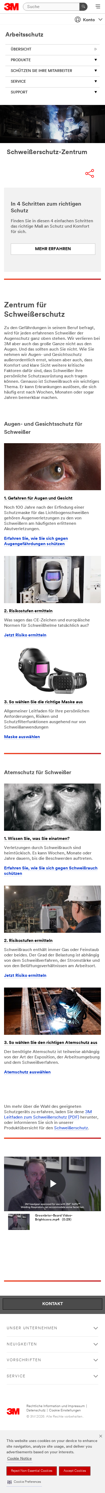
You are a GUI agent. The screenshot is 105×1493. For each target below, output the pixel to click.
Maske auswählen (22, 737)
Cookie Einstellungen (65, 1410)
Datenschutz (36, 1410)
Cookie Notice (19, 1459)
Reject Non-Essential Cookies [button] (31, 1471)
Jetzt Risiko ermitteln (25, 635)
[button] (24, 1482)
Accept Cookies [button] (75, 1471)
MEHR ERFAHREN (53, 249)
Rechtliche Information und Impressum (55, 1406)
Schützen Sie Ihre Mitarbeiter (41, 71)
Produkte (21, 60)
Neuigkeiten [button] (22, 1344)
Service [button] (16, 1376)
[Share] (89, 174)
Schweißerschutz (71, 1128)
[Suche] (83, 7)
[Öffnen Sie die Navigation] (98, 7)
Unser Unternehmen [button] (32, 1328)
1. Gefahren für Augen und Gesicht (38, 498)
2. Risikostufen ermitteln (28, 611)
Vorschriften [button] (24, 1360)
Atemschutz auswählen (27, 1072)
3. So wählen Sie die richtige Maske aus (43, 702)
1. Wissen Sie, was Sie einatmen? (36, 839)
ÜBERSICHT (21, 50)
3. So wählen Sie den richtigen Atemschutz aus (50, 1043)
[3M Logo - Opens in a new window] (11, 7)
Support (19, 92)
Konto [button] (89, 20)
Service (18, 82)
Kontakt (52, 1304)
